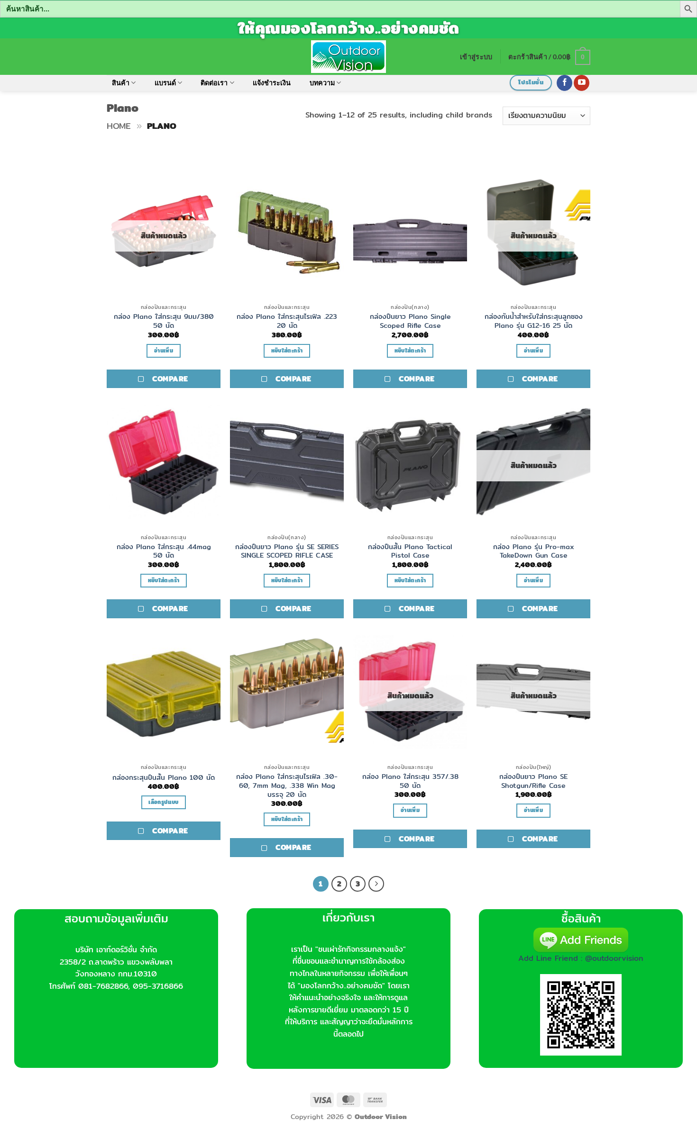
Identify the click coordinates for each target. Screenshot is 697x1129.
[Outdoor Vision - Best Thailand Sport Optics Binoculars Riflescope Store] (348, 56)
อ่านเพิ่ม (163, 350)
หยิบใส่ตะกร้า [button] (287, 350)
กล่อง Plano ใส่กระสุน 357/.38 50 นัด (410, 781)
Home (119, 126)
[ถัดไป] (376, 884)
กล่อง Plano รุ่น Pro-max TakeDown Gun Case (533, 551)
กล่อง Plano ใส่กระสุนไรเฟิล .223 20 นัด (287, 321)
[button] (476, 56)
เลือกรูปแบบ (163, 802)
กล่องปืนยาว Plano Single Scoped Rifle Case (410, 321)
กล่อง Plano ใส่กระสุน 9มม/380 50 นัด (164, 321)
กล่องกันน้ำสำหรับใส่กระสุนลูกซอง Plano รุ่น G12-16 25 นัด (534, 321)
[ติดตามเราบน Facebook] (564, 83)
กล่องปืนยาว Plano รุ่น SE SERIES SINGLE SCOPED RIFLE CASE (287, 551)
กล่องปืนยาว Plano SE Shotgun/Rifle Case (533, 781)
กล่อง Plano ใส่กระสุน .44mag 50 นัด (164, 551)
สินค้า (120, 83)
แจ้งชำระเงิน (272, 83)
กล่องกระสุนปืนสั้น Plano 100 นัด (163, 777)
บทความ (322, 83)
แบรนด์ (165, 83)
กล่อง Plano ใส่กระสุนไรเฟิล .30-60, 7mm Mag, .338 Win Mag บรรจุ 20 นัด (287, 785)
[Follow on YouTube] (581, 83)
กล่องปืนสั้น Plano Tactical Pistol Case (410, 551)
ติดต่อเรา (214, 83)
